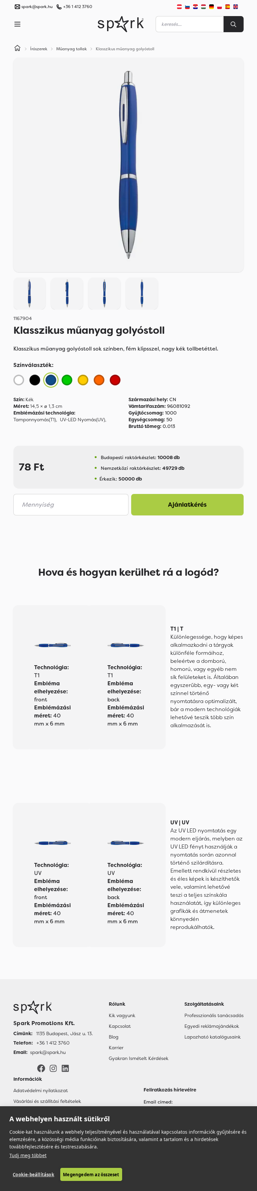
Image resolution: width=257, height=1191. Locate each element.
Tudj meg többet (28, 1155)
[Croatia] (195, 6)
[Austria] (179, 6)
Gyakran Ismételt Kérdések (138, 1058)
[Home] (17, 49)
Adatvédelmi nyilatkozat (40, 1090)
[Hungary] (203, 6)
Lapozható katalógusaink (212, 1037)
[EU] (238, 6)
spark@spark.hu (48, 1052)
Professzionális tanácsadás (214, 1015)
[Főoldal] (53, 1007)
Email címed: (158, 1102)
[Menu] (17, 24)
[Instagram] (53, 1068)
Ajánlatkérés (187, 505)
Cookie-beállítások (33, 1175)
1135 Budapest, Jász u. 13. (64, 1033)
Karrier (116, 1048)
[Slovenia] (187, 6)
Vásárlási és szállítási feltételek (47, 1101)
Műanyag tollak (71, 49)
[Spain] (227, 6)
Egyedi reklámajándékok (211, 1026)
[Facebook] (41, 1068)
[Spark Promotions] (121, 24)
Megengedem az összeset (91, 1175)
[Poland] (219, 6)
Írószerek (39, 49)
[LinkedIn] (65, 1068)
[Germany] (211, 6)
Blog (113, 1037)
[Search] (234, 24)
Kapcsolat (120, 1026)
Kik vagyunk (122, 1015)
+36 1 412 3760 (77, 6)
